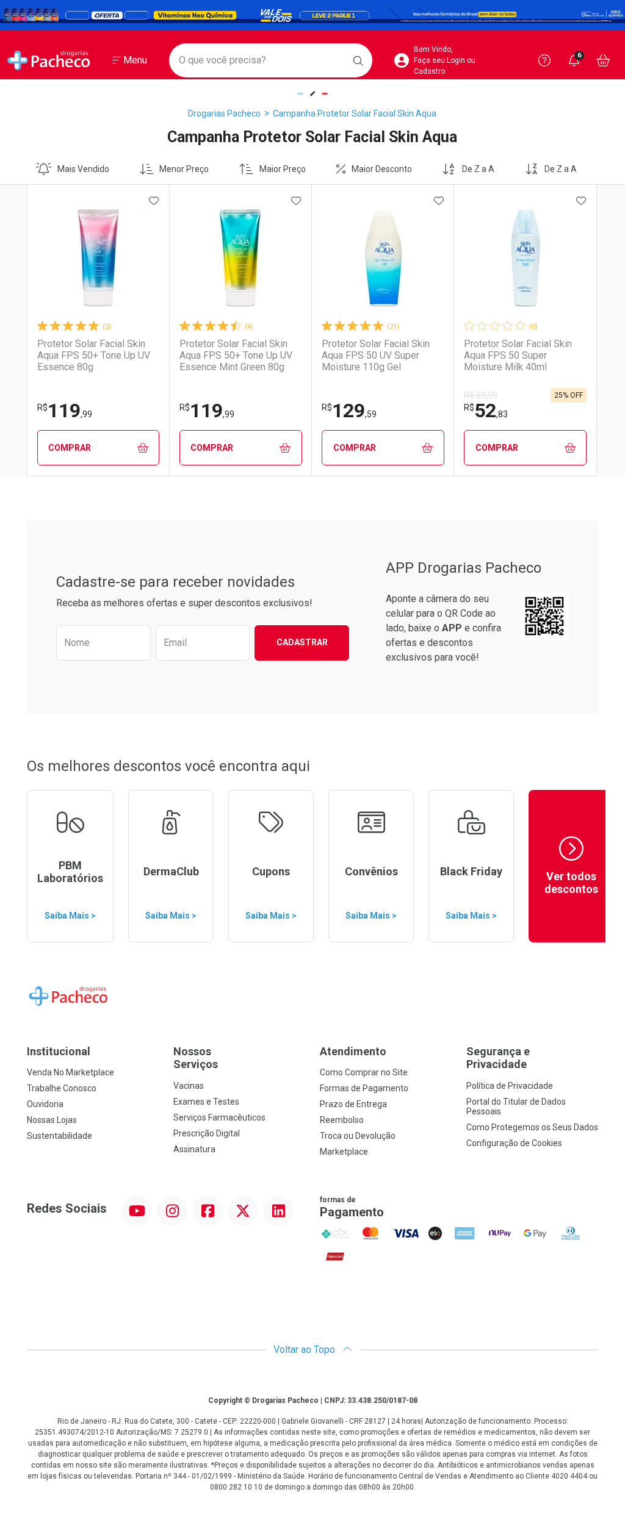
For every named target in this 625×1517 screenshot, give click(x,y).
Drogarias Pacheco (224, 113)
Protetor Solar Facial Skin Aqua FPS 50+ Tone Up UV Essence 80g (93, 355)
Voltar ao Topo (305, 1349)
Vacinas (188, 1086)
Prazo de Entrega (353, 1104)
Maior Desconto (382, 169)
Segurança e (498, 1058)
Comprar (69, 448)
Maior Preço (282, 169)
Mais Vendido (83, 169)
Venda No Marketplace (70, 1072)
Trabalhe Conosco (61, 1088)
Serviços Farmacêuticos (219, 1117)
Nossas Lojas (52, 1120)
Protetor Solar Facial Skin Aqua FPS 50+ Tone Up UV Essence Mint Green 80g (235, 355)
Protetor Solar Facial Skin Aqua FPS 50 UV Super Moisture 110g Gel (376, 355)
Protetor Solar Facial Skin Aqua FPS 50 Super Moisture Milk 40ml (518, 355)
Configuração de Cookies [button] (514, 1143)
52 (486, 410)
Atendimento (353, 1051)
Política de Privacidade (509, 1086)
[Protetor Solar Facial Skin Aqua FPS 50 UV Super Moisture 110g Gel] (382, 258)
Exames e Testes (206, 1101)
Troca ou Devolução (358, 1136)
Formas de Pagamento (364, 1088)
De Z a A (478, 169)
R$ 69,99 (480, 395)
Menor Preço (184, 169)
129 (349, 410)
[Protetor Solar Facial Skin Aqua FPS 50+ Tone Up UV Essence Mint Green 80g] (240, 258)
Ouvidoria (45, 1104)
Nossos (195, 1058)
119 (64, 410)
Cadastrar (302, 642)
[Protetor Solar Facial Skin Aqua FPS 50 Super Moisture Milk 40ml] (525, 258)
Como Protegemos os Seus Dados (532, 1127)
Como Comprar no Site (364, 1072)
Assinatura (194, 1149)
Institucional (58, 1051)
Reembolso (342, 1120)
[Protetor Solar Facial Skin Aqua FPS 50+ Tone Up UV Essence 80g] (98, 258)
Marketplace (344, 1152)
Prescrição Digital (206, 1133)
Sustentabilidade (59, 1136)
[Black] (312, 15)
